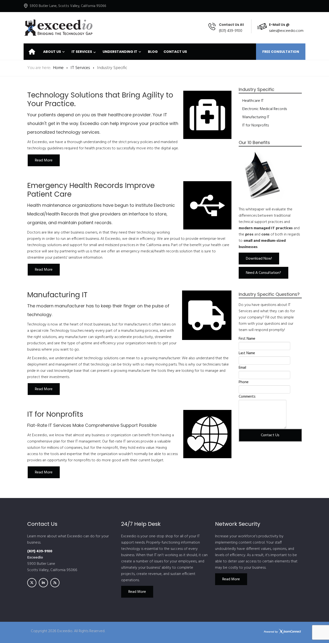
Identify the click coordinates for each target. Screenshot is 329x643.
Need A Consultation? (263, 273)
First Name (247, 339)
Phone (244, 382)
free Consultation (280, 51)
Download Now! (259, 259)
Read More (137, 592)
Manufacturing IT (255, 117)
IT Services (80, 67)
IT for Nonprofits (255, 125)
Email (242, 368)
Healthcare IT (252, 101)
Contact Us (270, 435)
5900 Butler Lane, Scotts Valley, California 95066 (68, 6)
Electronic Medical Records (264, 109)
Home (58, 67)
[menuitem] (32, 51)
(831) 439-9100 (230, 31)
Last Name (247, 353)
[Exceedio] (58, 27)
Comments (247, 397)
